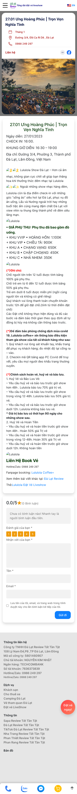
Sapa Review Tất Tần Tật (20, 720)
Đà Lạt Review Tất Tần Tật (21, 725)
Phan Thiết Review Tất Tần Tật (24, 738)
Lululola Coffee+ (43, 472)
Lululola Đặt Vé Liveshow (29, 485)
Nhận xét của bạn (19, 539)
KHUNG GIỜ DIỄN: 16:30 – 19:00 (31, 148)
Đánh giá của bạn (19, 528)
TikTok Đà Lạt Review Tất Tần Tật (26, 729)
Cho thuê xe (12, 694)
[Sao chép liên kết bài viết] (62, 52)
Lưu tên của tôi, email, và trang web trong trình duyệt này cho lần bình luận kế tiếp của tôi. (38, 604)
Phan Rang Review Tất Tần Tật (24, 742)
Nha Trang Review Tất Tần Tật (24, 733)
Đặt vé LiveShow (15, 707)
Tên (9, 571)
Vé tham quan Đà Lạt (18, 703)
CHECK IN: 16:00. (20, 141)
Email (11, 586)
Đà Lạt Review (54, 478)
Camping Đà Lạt (14, 698)
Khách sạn (11, 690)
